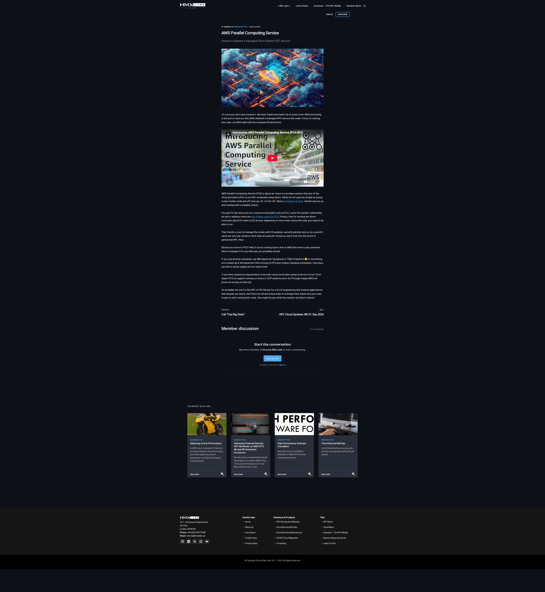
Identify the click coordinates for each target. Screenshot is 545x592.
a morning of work (293, 201)
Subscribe (343, 14)
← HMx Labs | (283, 5)
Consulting (281, 543)
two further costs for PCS (265, 216)
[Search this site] (364, 6)
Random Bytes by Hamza (334, 538)
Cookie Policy (251, 538)
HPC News (328, 522)
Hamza (227, 27)
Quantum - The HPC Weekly (327, 5)
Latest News (302, 5)
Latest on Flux (329, 543)
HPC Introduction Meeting (287, 522)
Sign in (329, 14)
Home (248, 522)
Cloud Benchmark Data (286, 527)
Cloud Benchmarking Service (289, 533)
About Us (249, 527)
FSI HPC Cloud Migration (287, 538)
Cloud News (328, 527)
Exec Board (250, 533)
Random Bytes (354, 5)
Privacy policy (251, 543)
